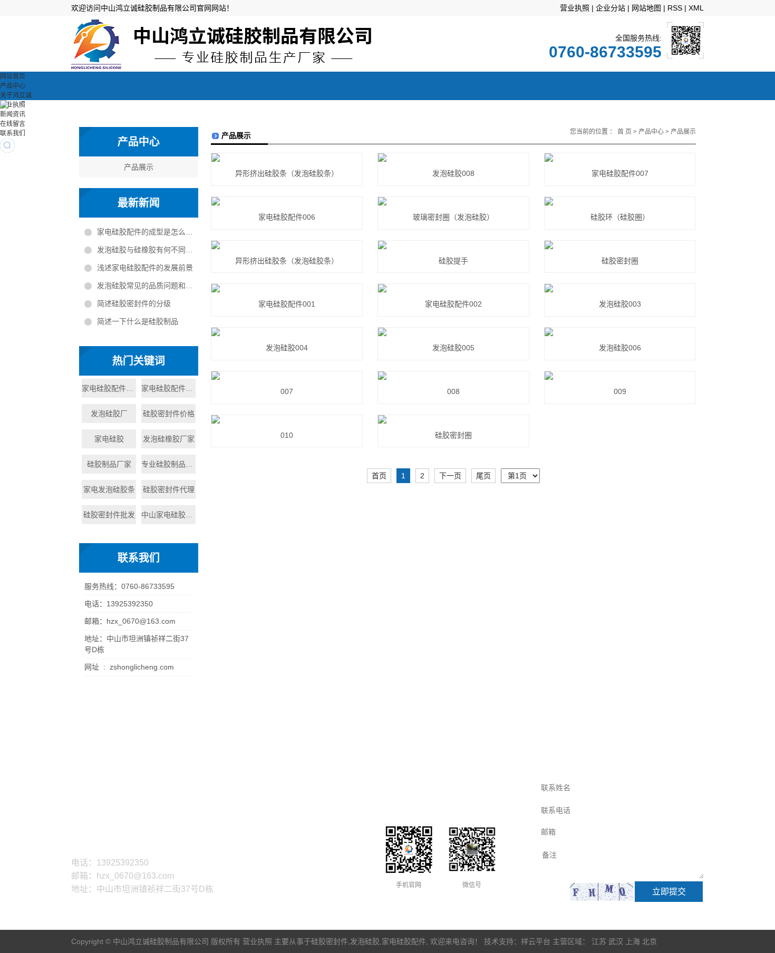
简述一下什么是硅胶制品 (137, 321)
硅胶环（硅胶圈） (620, 217)
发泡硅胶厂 (109, 413)
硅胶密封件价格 (169, 413)
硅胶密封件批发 (109, 514)
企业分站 (610, 8)
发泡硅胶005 (453, 347)
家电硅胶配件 (404, 941)
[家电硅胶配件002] (453, 288)
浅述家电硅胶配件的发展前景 (145, 267)
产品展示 (138, 167)
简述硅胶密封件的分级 (134, 303)
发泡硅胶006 (620, 347)
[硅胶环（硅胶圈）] (620, 201)
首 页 (624, 131)
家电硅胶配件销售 (168, 388)
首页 (379, 475)
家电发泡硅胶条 (109, 489)
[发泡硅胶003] (620, 288)
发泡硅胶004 (287, 347)
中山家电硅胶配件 (168, 514)
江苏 (599, 941)
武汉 (615, 941)
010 (286, 435)
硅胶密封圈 (620, 261)
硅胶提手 (453, 261)
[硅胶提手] (453, 245)
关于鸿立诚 (16, 95)
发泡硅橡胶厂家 (169, 439)
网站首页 (12, 76)
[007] (286, 375)
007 (286, 391)
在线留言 (12, 123)
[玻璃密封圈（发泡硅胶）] (453, 201)
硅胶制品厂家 (109, 464)
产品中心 (12, 86)
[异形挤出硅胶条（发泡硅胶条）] (286, 157)
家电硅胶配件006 (286, 217)
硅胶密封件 (329, 941)
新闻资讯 (12, 114)
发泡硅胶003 (620, 304)
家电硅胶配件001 (286, 304)
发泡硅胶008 (453, 173)
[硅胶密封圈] (620, 245)
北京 (649, 941)
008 (453, 391)
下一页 (450, 475)
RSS (674, 8)
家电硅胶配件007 (620, 173)
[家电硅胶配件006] (286, 201)
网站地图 (646, 8)
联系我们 (12, 133)
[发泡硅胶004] (286, 332)
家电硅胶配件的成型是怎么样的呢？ (145, 232)
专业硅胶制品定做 (168, 464)
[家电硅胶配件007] (620, 157)
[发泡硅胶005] (453, 332)
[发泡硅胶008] (453, 157)
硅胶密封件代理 (169, 489)
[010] (286, 419)
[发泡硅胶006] (620, 332)
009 (620, 391)
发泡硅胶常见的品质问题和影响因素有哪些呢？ (145, 285)
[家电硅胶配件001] (286, 288)
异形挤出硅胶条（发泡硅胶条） (286, 173)
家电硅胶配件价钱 (109, 388)
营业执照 (574, 8)
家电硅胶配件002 (453, 304)
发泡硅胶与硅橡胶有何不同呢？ (145, 249)
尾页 (483, 475)
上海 (632, 941)
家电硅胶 (109, 439)
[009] (620, 375)
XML (696, 8)
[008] (453, 375)
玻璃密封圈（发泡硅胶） (453, 217)
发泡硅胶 (365, 941)
